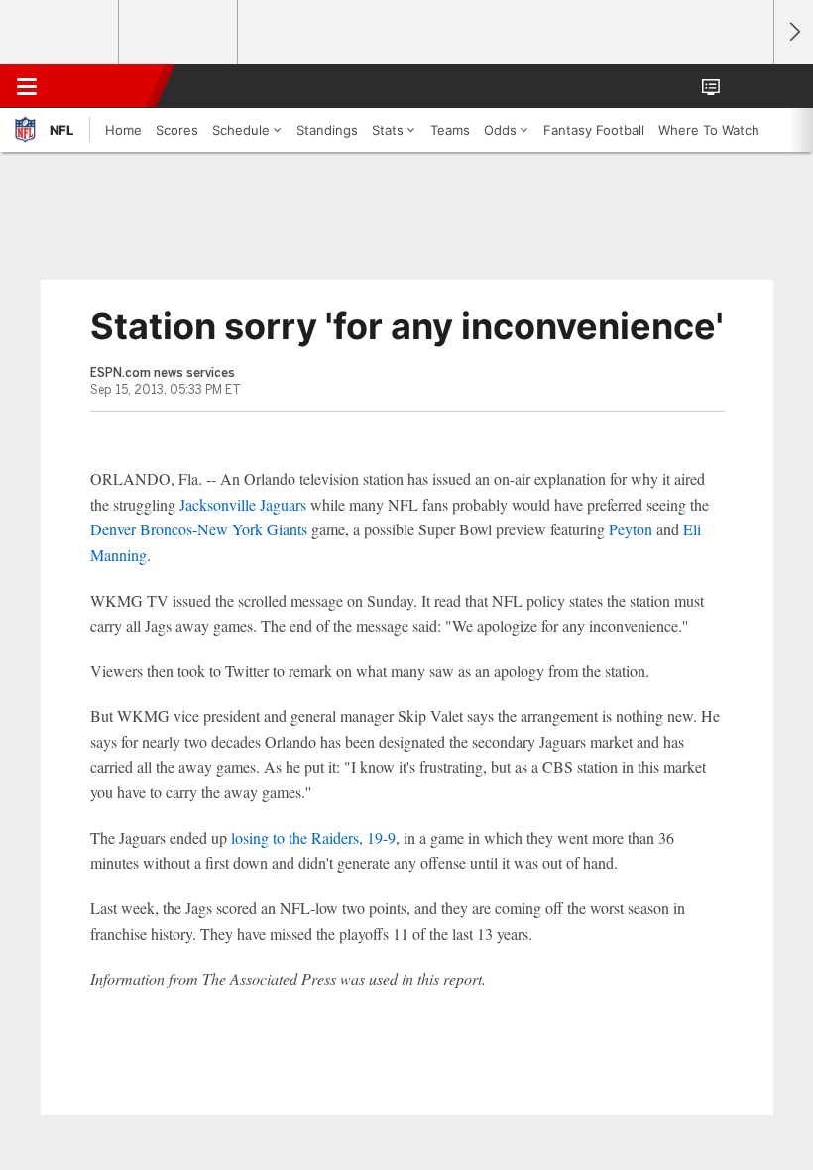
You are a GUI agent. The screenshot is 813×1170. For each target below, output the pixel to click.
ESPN (106, 86)
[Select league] (60, 33)
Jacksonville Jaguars (242, 504)
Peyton (630, 529)
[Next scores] (793, 32)
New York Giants (252, 529)
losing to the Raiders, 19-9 (313, 837)
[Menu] (27, 86)
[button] (747, 86)
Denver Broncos (141, 529)
